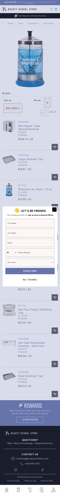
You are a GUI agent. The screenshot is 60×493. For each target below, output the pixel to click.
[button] (6, 489)
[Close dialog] (54, 209)
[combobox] (11, 253)
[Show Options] (52, 262)
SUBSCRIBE (30, 271)
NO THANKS (30, 280)
